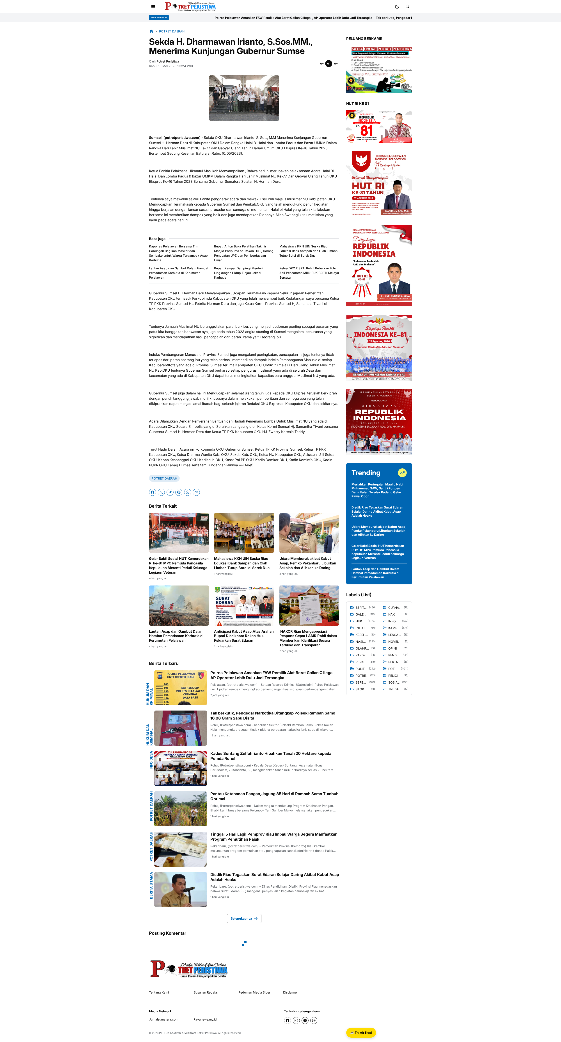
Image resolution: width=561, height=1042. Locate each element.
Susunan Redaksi (206, 992)
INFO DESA (151, 760)
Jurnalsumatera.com (163, 1019)
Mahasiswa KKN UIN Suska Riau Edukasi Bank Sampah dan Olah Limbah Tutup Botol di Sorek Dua (308, 250)
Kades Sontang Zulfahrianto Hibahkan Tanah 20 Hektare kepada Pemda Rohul (270, 756)
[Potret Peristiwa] (188, 7)
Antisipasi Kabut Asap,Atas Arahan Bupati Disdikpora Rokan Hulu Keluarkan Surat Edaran (244, 636)
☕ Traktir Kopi (361, 1032)
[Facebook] (152, 492)
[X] (161, 492)
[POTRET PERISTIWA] (189, 968)
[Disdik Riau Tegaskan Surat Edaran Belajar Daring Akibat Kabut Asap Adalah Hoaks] (180, 889)
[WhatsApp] (187, 492)
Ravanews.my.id (205, 1019)
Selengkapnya (241, 918)
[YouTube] (305, 1020)
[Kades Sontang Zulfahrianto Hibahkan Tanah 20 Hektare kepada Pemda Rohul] (180, 768)
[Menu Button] (153, 6)
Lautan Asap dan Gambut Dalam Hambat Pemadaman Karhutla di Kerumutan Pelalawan (178, 272)
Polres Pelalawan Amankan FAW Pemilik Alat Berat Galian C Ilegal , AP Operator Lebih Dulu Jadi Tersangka (195, 18)
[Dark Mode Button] (397, 6)
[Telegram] (170, 492)
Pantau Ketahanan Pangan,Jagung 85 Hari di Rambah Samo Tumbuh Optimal (274, 796)
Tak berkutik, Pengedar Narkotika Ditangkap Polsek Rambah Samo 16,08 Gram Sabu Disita (345, 18)
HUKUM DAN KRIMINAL (149, 694)
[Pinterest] (178, 492)
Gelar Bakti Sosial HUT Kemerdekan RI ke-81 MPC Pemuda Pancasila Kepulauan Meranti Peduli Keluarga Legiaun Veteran (179, 565)
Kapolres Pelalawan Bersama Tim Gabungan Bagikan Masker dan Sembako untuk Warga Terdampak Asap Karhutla (178, 253)
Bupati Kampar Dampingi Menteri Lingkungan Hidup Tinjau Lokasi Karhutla (238, 272)
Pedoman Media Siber (254, 992)
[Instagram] (296, 1020)
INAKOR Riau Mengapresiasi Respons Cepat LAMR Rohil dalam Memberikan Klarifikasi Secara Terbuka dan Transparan (308, 638)
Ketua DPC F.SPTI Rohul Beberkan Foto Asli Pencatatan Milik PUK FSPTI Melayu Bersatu (309, 272)
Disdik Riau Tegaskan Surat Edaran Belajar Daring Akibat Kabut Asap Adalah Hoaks (274, 877)
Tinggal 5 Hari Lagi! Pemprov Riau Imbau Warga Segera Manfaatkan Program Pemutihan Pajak (273, 836)
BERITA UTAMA (151, 885)
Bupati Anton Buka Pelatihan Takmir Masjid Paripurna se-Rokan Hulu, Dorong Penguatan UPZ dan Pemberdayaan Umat (243, 253)
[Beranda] (151, 31)
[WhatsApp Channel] (313, 1020)
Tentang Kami (159, 992)
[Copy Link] (196, 492)
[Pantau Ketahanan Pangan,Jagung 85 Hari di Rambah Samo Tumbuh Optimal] (180, 808)
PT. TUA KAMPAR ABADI (174, 1033)
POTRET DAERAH (164, 478)
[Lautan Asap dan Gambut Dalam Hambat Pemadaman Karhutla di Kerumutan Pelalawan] (179, 605)
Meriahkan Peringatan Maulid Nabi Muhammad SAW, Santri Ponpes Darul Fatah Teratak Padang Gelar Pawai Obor (377, 490)
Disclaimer (290, 992)
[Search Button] (407, 6)
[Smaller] (321, 63)
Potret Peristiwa (207, 1033)
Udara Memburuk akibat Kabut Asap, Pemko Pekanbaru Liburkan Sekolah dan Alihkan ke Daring (307, 563)
